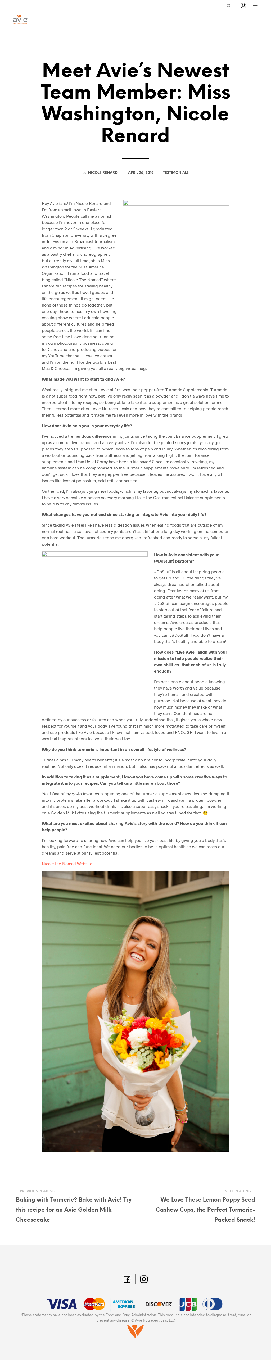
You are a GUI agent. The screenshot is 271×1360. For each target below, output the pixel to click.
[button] (229, 5)
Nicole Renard (103, 173)
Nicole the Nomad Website (67, 863)
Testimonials (176, 173)
